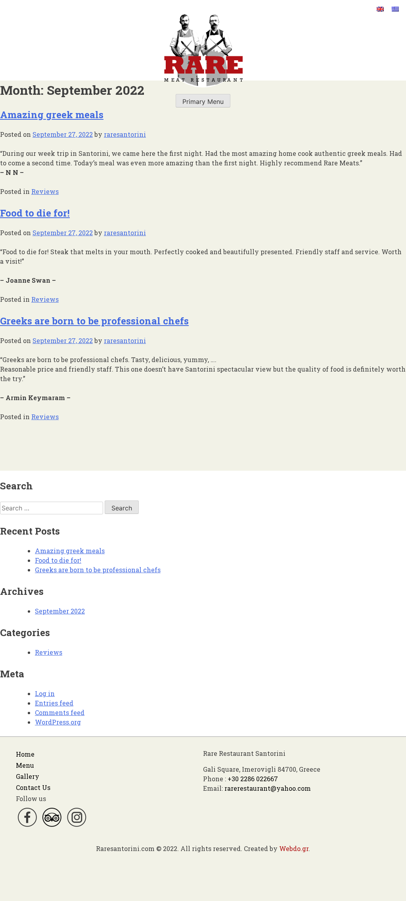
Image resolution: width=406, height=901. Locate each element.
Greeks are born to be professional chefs (94, 320)
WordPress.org (58, 722)
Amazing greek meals (51, 114)
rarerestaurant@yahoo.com (267, 788)
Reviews (45, 191)
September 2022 (60, 611)
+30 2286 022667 (253, 778)
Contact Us (33, 787)
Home (25, 754)
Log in (45, 693)
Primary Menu (203, 101)
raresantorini (125, 134)
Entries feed (54, 703)
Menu (25, 765)
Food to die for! (35, 213)
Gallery (27, 776)
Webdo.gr (293, 848)
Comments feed (59, 712)
